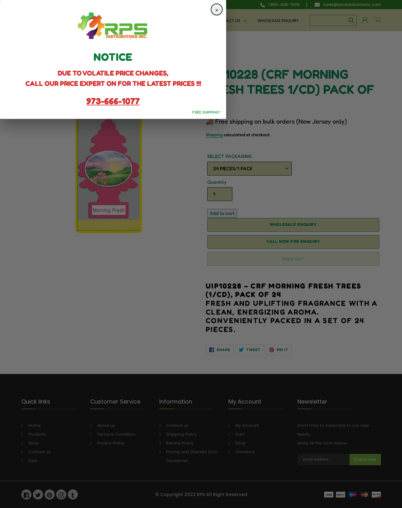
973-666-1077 (113, 101)
